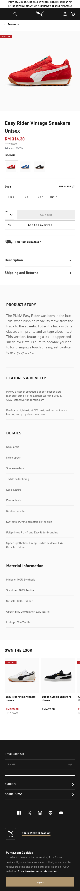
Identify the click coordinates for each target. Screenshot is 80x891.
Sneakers (13, 24)
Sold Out (46, 215)
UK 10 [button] (53, 197)
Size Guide (65, 186)
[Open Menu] (7, 14)
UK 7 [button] (11, 197)
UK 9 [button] (25, 197)
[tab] (10, 115)
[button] (7, 14)
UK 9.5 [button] (39, 197)
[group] (22, 682)
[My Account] (65, 14)
